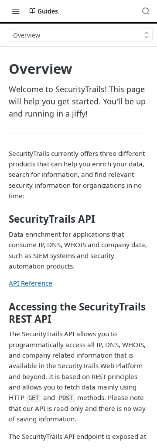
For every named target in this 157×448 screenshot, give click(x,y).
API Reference (30, 283)
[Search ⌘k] (146, 11)
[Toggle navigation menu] (16, 11)
